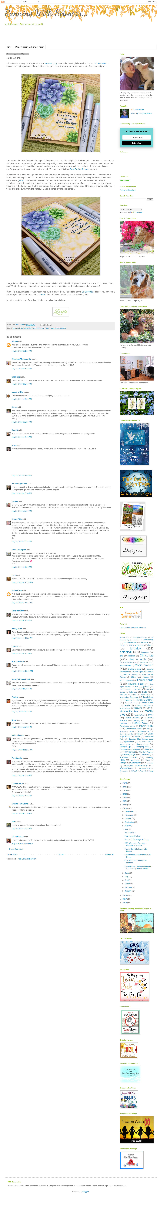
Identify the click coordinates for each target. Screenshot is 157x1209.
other (150, 715)
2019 (125, 808)
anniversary (148, 640)
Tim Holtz (146, 755)
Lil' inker (137, 705)
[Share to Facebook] (48, 325)
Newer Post (12, 854)
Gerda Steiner (125, 689)
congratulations (125, 665)
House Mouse (145, 695)
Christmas (146, 655)
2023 (125, 794)
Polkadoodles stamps (127, 726)
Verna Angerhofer (19, 484)
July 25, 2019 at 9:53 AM (22, 567)
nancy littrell (17, 629)
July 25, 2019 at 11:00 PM (22, 638)
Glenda (15, 341)
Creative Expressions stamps (142, 672)
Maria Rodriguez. (19, 550)
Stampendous (142, 744)
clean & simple (137, 659)
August (128, 826)
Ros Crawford (18, 661)
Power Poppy (51, 63)
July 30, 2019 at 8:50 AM (22, 813)
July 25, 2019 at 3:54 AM (22, 399)
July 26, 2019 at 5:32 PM (22, 727)
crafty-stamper (18, 735)
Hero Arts (123, 695)
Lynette (15, 646)
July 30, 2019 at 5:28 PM (22, 829)
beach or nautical (136, 645)
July (127, 829)
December (129, 811)
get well (138, 689)
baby (122, 645)
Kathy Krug (17, 590)
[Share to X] (46, 325)
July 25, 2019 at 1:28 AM (22, 369)
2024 (125, 790)
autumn (144, 642)
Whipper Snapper (127, 768)
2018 (125, 895)
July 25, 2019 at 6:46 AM (22, 437)
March (127, 884)
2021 (125, 801)
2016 (125, 903)
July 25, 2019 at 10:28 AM (22, 582)
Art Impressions (130, 643)
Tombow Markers (129, 757)
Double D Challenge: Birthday (136, 840)
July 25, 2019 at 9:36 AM (22, 542)
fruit (136, 687)
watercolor (135, 762)
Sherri (14, 445)
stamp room (125, 744)
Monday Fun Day (129, 711)
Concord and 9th (145, 662)
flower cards (145, 680)
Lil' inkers (147, 705)
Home (9, 47)
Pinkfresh (123, 723)
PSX (148, 729)
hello (144, 692)
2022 (125, 797)
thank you (149, 749)
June (127, 873)
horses (133, 695)
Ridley (132, 731)
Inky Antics (128, 700)
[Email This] (41, 325)
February (129, 887)
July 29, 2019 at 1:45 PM (22, 796)
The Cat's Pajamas (146, 752)
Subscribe (136, 143)
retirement (123, 731)
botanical (16, 328)
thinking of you (60, 328)
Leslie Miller (138, 110)
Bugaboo (145, 652)
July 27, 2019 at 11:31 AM (22, 750)
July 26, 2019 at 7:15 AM (22, 653)
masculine (138, 708)
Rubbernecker (143, 731)
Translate (138, 212)
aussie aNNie (17, 392)
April (127, 880)
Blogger (85, 1192)
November (129, 815)
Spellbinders (129, 742)
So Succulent (100, 63)
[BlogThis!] (44, 325)
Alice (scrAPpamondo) (21, 359)
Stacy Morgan (18, 837)
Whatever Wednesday (135, 765)
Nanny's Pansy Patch (21, 679)
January (128, 891)
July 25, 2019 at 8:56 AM (22, 511)
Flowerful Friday (136, 684)
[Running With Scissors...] (124, 181)
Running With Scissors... (46, 12)
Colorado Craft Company (128, 662)
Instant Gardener (37, 328)
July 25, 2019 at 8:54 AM (22, 493)
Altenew (136, 640)
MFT (148, 708)
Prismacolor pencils (134, 729)
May (127, 877)
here (21, 180)
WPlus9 (134, 771)
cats (121, 656)
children (131, 656)
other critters (132, 717)
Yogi (14, 575)
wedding (150, 763)
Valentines (135, 760)
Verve (148, 760)
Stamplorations (125, 749)
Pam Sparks (17, 758)
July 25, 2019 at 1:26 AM (22, 351)
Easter (146, 677)
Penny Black (140, 720)
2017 (125, 899)
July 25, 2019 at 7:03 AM (22, 475)
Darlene (15, 501)
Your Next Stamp (146, 771)
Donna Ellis (17, 519)
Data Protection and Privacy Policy (29, 47)
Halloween (132, 692)
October (128, 819)
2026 (125, 783)
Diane (14, 407)
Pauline (15, 697)
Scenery (139, 734)
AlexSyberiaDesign (140, 637)
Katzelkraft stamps (131, 703)
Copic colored (26, 328)
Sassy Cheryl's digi (126, 734)
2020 (125, 805)
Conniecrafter (18, 611)
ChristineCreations (20, 804)
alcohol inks (124, 637)
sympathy (137, 749)
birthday (135, 648)
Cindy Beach (17, 783)
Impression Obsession (129, 697)
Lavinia (127, 705)
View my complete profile (141, 113)
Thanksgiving (129, 752)
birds (150, 645)
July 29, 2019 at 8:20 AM (22, 775)
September (129, 822)
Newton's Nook (139, 715)
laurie (14, 822)
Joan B (15, 430)
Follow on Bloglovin (128, 190)
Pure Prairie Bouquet (79, 169)
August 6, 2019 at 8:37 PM (22, 844)
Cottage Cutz (134, 669)
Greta (14, 720)
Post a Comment (16, 849)
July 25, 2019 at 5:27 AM (22, 422)
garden (146, 687)
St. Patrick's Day (145, 742)
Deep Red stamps (130, 674)
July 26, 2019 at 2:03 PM (22, 689)
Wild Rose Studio (145, 768)
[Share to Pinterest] (50, 325)
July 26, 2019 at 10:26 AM (22, 671)
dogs (133, 677)
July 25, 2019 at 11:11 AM (22, 603)
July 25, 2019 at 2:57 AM (22, 384)
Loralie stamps (125, 708)
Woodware (124, 771)
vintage (123, 763)
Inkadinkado (148, 697)
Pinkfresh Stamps (140, 723)
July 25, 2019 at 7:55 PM (22, 620)
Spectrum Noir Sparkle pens (140, 739)
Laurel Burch (147, 703)
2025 (125, 787)
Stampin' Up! (125, 747)
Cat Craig (16, 377)
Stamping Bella (142, 747)
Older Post (109, 854)
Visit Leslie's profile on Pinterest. (133, 628)
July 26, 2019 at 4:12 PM (22, 712)
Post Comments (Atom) (27, 859)
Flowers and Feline (132, 836)
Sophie (137, 736)
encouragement (126, 680)
